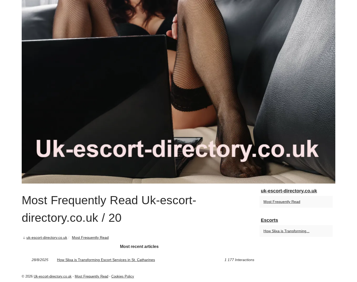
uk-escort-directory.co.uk (46, 237)
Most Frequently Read (90, 237)
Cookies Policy (122, 276)
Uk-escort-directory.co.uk (53, 276)
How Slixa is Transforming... (286, 231)
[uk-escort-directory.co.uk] (178, 92)
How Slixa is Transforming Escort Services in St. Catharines (106, 260)
